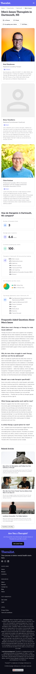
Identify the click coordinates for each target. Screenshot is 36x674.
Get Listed (4, 599)
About (3, 582)
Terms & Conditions (6, 612)
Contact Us (4, 587)
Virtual (17, 20)
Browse (3, 571)
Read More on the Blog (7, 526)
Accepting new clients (11, 24)
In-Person (7, 20)
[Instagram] (5, 561)
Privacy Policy (5, 610)
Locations (4, 574)
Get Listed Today (18, 543)
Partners (3, 584)
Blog (2, 589)
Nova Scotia (10, 8)
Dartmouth (19, 8)
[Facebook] (2, 561)
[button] (33, 3)
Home (3, 8)
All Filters (24, 24)
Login (2, 602)
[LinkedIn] (8, 561)
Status (3, 591)
